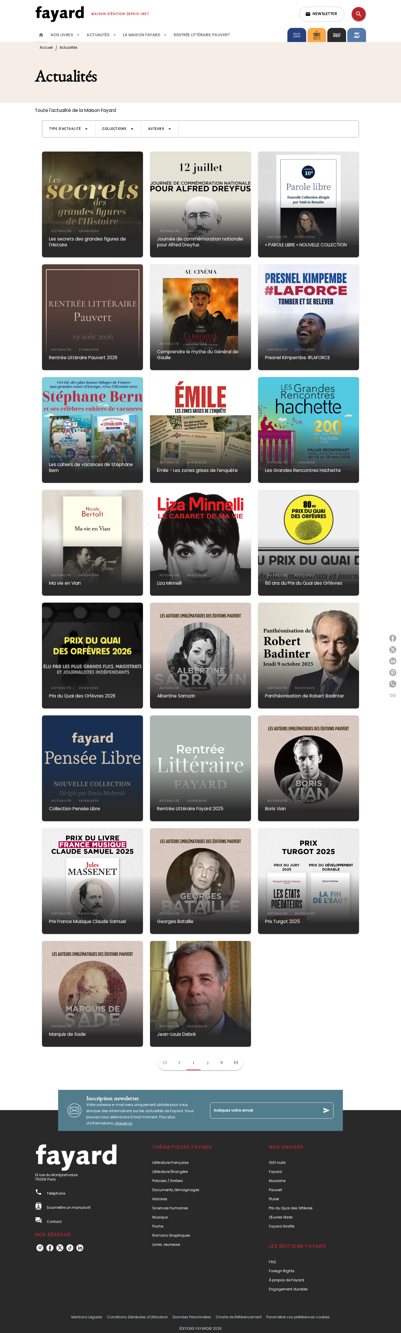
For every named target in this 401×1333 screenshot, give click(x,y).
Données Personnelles (192, 1316)
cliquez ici (123, 1123)
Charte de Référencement (239, 1316)
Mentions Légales (86, 1316)
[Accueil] (59, 14)
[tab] (41, 35)
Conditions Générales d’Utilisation (137, 1316)
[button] (321, 14)
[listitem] (40, 1248)
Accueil (46, 47)
